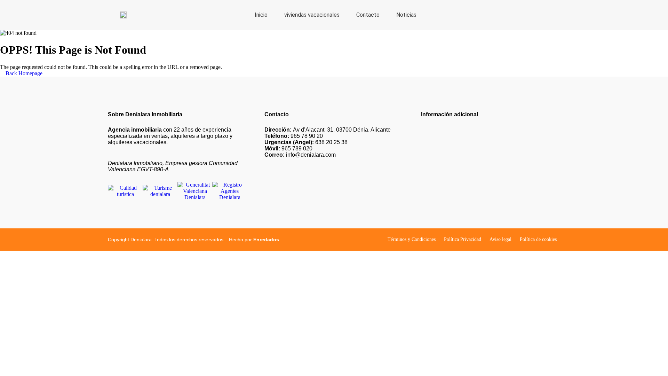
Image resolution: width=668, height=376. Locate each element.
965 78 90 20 (293, 136)
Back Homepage (23, 73)
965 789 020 (288, 148)
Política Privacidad (462, 239)
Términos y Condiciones (412, 239)
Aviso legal (500, 239)
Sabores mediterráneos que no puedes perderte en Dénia (482, 188)
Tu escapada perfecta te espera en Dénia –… (469, 141)
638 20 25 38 (306, 142)
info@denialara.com (300, 155)
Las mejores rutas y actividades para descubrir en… (477, 165)
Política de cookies (538, 239)
